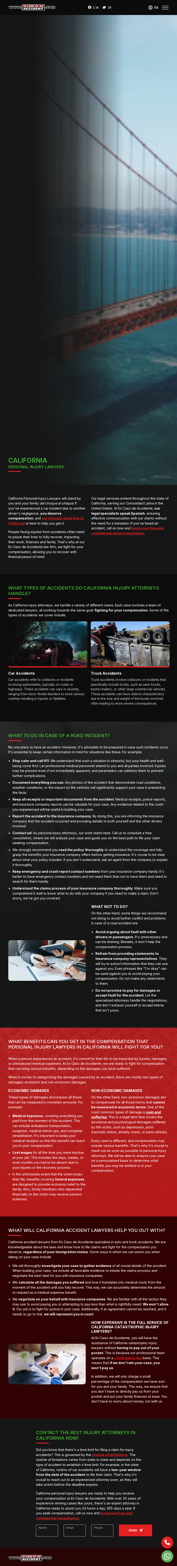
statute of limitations (110, 1455)
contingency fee (128, 1358)
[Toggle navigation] (165, 7)
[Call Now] (167, 1542)
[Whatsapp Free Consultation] (167, 1556)
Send (133, 1530)
